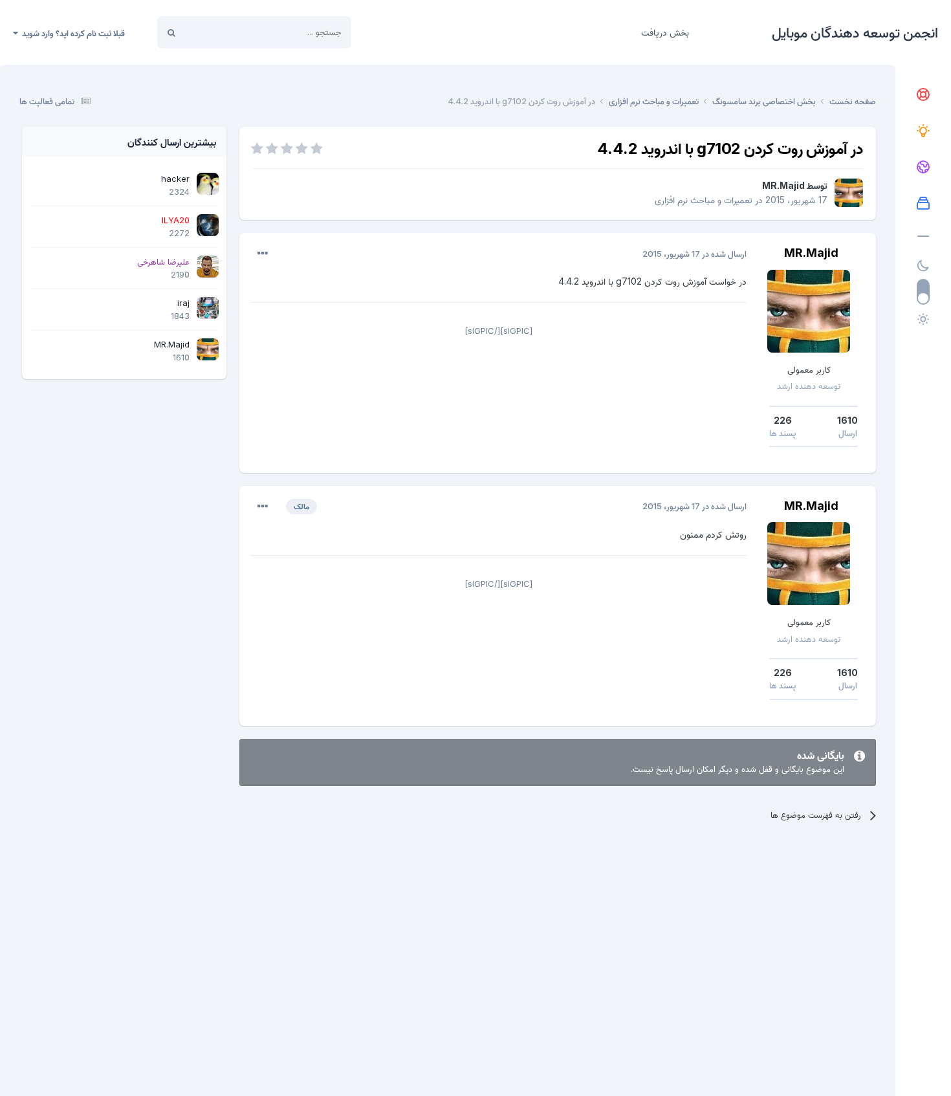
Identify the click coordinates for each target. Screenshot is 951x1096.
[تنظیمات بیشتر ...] (263, 253)
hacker (175, 178)
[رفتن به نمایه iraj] (208, 308)
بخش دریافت (665, 32)
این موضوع (220, 32)
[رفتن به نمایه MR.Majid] (849, 193)
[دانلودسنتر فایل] (923, 204)
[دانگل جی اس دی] (923, 167)
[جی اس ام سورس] (923, 131)
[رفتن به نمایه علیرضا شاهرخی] (208, 267)
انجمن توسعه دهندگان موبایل (855, 32)
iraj (183, 303)
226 (783, 420)
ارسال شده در (694, 253)
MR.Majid (783, 185)
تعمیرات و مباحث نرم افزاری (703, 199)
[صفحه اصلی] (923, 95)
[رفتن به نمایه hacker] (208, 184)
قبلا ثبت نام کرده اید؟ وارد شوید (71, 33)
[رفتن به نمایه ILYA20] (208, 225)
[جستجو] (171, 32)
